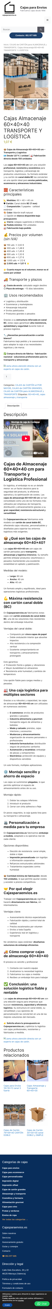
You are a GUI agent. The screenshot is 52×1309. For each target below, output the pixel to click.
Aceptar (7, 1305)
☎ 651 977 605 (9, 1256)
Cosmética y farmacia (12, 1198)
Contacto (6, 1251)
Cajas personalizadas (12, 1176)
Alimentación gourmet (13, 1202)
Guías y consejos (10, 1246)
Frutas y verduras (10, 1211)
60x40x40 (33, 394)
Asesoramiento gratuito (12, 1242)
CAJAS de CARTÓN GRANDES (27, 388)
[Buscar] (40, 29)
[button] (45, 77)
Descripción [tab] (13, 405)
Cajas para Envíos (33, 7)
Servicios (6, 1238)
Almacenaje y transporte (14, 1194)
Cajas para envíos (10, 1168)
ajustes (21, 1300)
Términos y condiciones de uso (16, 1283)
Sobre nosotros (9, 1233)
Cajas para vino (9, 1207)
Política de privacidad (12, 1279)
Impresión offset (10, 1185)
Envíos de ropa (9, 1215)
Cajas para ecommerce (13, 1172)
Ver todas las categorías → (15, 1219)
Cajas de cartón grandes (14, 1189)
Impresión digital (10, 1181)
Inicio (6, 44)
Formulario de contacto (12, 1288)
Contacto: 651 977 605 (26, 35)
